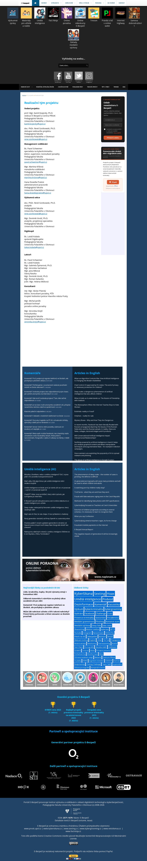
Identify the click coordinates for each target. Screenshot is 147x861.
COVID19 (108, 661)
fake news (107, 625)
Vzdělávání (112, 647)
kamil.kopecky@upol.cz (35, 123)
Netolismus (91, 643)
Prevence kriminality (84, 617)
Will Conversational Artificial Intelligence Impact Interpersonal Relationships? (92, 437)
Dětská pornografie (81, 667)
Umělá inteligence (87, 599)
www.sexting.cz (71, 828)
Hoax (110, 593)
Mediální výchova (82, 625)
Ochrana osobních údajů (83, 657)
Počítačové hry (80, 654)
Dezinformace (83, 604)
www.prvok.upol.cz (32, 828)
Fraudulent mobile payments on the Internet (91, 525)
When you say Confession (84, 516)
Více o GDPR (117, 132)
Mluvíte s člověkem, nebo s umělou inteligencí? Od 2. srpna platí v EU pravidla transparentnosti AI (46, 475)
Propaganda (115, 640)
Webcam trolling (81, 640)
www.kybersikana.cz (52, 828)
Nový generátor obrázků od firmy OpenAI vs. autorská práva (47, 518)
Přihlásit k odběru (113, 138)
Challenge (101, 613)
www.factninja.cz (73, 831)
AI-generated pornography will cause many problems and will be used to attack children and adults (97, 482)
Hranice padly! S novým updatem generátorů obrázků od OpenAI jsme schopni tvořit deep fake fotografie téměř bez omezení (46, 525)
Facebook (89, 613)
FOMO (85, 661)
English (92, 640)
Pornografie (89, 647)
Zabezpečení (92, 636)
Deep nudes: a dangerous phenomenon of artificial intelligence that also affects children (93, 393)
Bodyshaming (79, 664)
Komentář (100, 604)
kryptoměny (117, 664)
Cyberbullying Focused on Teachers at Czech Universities (95, 505)
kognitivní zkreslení (96, 661)
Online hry (109, 633)
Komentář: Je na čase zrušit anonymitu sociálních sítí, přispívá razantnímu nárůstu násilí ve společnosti (47, 406)
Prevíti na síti (79, 636)
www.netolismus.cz (112, 828)
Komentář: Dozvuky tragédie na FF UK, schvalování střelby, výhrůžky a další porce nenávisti (46, 421)
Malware (102, 636)
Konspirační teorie (98, 667)
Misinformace (92, 654)
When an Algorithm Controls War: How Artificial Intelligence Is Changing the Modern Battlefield (96, 379)
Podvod (108, 599)
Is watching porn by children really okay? (89, 488)
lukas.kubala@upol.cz (34, 247)
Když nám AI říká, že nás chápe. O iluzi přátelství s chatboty (46, 514)
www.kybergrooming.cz (90, 828)
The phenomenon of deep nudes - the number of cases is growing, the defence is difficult (96, 475)
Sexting (99, 593)
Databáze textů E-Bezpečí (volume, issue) (73, 820)
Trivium (85, 650)
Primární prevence (103, 650)
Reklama (97, 657)
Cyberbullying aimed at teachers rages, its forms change (95, 521)
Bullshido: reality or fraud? (84, 411)
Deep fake (96, 625)
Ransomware (98, 633)
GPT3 (112, 629)
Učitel (99, 640)
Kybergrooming (113, 609)
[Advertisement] (113, 225)
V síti (110, 613)
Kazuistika (114, 604)
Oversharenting (104, 643)
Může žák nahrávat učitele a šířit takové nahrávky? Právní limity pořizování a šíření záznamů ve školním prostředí (46, 614)
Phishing (100, 621)
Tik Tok (106, 640)
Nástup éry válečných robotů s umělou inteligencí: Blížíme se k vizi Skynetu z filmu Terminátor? (47, 533)
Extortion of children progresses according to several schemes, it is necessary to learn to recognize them (94, 511)
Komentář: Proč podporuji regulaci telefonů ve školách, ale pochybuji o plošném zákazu (44, 606)
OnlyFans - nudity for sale (84, 416)
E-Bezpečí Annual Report (83, 529)
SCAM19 (77, 650)
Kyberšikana (83, 593)
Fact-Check (78, 647)
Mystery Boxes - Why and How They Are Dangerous (93, 420)
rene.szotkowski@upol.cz (35, 139)
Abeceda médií (101, 647)
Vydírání (78, 613)
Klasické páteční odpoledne (34, 411)
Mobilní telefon (92, 629)
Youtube (77, 633)
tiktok (92, 650)
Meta (101, 654)
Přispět (114, 182)
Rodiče (114, 643)
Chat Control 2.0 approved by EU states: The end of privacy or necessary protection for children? (96, 386)
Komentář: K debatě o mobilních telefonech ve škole (43, 416)
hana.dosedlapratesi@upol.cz (37, 193)
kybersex (105, 629)
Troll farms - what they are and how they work (91, 492)
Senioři (110, 636)
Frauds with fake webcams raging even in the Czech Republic (97, 496)
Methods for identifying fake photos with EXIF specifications (96, 501)
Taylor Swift (106, 664)
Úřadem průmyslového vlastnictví (94, 825)
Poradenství (113, 617)
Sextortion (100, 617)
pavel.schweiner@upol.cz (35, 162)
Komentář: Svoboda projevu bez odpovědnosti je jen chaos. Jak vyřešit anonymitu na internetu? (46, 393)
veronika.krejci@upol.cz (35, 321)
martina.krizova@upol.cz (35, 177)
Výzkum (78, 609)
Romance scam (112, 621)
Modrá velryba (80, 643)
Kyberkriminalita (94, 609)
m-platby (77, 661)
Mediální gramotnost (84, 621)
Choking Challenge (93, 664)
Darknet (117, 661)
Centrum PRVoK (109, 657)
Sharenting (79, 629)
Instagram (87, 633)
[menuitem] (25, 3)
